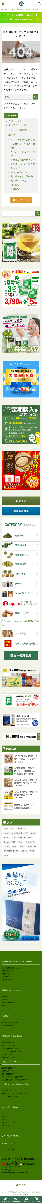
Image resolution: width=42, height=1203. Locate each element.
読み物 (11, 135)
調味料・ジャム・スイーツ (11, 1122)
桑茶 (3, 1113)
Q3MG (6, 828)
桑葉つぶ (24, 851)
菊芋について (17, 184)
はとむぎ (33, 833)
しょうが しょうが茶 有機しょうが (16, 833)
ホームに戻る (22, 200)
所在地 (4, 1005)
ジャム (20, 842)
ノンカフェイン (30, 842)
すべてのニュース (17, 125)
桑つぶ (4, 1119)
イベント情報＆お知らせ (23, 139)
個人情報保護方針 (8, 1025)
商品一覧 (26, 1201)
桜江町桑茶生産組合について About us (17, 962)
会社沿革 (5, 1000)
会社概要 (5, 996)
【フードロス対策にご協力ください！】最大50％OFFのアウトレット (21, 17)
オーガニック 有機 (9, 842)
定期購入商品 (19, 10)
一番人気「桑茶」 (5, 1201)
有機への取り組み (8, 971)
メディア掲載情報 (19, 130)
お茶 (12, 828)
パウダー (6, 846)
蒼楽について (17, 189)
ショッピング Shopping (11, 1107)
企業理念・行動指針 (8, 1002)
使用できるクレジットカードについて (14, 1093)
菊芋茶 (32, 851)
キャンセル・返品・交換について (13, 1077)
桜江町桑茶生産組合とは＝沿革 (12, 968)
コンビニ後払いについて (10, 1096)
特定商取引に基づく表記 (10, 1022)
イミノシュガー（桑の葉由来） (22, 837)
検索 (37, 213)
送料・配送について (8, 1074)
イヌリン (6, 837)
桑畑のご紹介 (6, 974)
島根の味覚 (5, 1125)
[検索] (35, 96)
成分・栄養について (21, 172)
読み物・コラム (8, 1143)
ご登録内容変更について (10, 1048)
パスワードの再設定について (11, 1051)
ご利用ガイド (15, 121)
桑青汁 (4, 1116)
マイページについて (8, 1045)
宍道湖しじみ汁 (32, 846)
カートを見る (36, 1201)
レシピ (14, 846)
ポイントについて (8, 1054)
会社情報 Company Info (11, 990)
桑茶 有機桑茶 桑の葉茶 (11, 851)
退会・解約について (8, 1057)
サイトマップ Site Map (11, 1136)
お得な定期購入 (16, 1201)
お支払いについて (8, 1090)
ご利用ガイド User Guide (12, 1036)
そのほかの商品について (23, 160)
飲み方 (6, 855)
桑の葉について (18, 180)
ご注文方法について (8, 1068)
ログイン (6, 10)
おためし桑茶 (33, 10)
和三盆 (22, 846)
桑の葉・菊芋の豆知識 (22, 176)
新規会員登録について (9, 1042)
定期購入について (8, 1071)
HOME (22, 1184)
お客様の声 (5, 977)
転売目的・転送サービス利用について (14, 1080)
